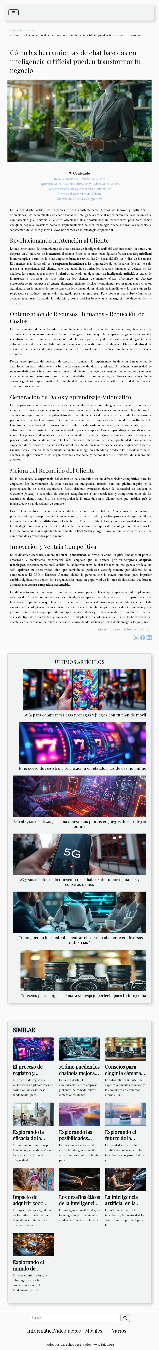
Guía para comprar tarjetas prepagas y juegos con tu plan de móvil (84, 714)
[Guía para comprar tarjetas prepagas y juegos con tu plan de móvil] (84, 689)
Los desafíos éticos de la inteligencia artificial (79, 1203)
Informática (27, 30)
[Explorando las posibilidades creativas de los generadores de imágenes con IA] (79, 1114)
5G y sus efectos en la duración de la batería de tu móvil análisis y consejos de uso (79, 882)
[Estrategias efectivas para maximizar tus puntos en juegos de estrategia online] (79, 796)
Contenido (81, 174)
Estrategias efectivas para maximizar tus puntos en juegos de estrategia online (79, 824)
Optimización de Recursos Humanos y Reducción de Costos (80, 184)
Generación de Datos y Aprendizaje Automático (79, 189)
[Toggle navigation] (13, 12)
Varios (119, 1330)
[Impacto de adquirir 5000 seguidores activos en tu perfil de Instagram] (33, 1179)
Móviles (93, 1330)
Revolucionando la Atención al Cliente (79, 179)
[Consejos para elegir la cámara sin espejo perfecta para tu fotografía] (83, 970)
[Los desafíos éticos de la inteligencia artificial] (79, 1179)
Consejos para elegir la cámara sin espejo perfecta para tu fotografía (83, 995)
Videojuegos (67, 1330)
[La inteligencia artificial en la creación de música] (125, 1179)
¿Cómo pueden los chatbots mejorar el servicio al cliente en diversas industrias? (79, 940)
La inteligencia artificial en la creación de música (121, 1206)
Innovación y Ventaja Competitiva (79, 199)
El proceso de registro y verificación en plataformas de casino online (82, 768)
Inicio (11, 30)
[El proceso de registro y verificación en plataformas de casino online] (82, 743)
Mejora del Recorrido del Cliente (79, 194)
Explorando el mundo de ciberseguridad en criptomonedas (33, 1271)
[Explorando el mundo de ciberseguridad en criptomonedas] (33, 1244)
